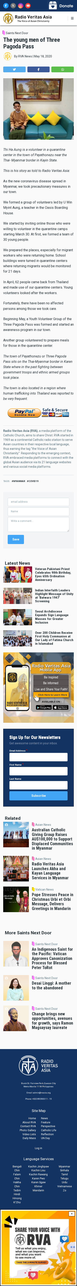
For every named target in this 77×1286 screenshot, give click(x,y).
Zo (64, 1190)
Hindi (17, 1194)
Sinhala (64, 1170)
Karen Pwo (38, 1178)
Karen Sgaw (38, 1182)
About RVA (29, 1122)
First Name (15, 764)
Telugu (64, 1178)
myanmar (19, 481)
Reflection (47, 1134)
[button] (14, 69)
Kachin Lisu (38, 1170)
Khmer (38, 1186)
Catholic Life (48, 1130)
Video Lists (29, 1134)
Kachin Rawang (38, 1174)
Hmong (17, 1198)
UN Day (45, 1138)
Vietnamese (64, 1186)
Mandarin (38, 1190)
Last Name (15, 779)
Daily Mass (29, 1138)
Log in (38, 1148)
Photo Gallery (28, 1130)
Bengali (17, 1166)
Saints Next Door (17, 33)
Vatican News (44, 889)
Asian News (43, 824)
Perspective (48, 1126)
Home (32, 1118)
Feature (45, 1122)
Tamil (64, 1174)
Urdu (64, 1182)
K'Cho (17, 1202)
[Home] (28, 18)
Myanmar (64, 1166)
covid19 (33, 481)
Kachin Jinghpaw (38, 1166)
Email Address (17, 750)
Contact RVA (28, 1126)
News (44, 1118)
